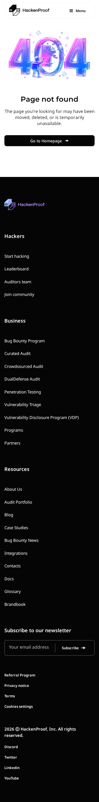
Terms (9, 695)
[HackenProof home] (37, 208)
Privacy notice (16, 685)
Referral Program (19, 675)
